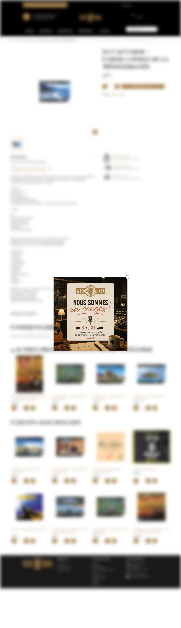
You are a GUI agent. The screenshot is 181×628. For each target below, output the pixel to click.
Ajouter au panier (143, 86)
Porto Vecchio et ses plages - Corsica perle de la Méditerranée (69, 530)
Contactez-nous (98, 579)
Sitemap (95, 582)
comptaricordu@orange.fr (139, 577)
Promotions (61, 564)
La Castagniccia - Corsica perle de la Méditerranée (69, 397)
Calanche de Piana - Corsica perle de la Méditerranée (69, 470)
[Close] (127, 277)
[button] (136, 16)
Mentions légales (98, 567)
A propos (95, 573)
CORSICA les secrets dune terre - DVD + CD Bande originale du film (151, 530)
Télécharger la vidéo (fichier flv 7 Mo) (28, 170)
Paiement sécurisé (99, 576)
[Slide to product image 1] (17, 144)
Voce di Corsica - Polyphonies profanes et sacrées (107, 470)
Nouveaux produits (64, 567)
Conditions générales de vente (103, 570)
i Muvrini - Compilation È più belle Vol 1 (29, 530)
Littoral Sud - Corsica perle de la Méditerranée (149, 397)
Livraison (95, 564)
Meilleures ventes (63, 570)
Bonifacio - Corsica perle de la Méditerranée (26, 470)
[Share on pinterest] (123, 95)
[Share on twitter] (118, 95)
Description (19, 156)
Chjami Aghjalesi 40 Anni (145, 469)
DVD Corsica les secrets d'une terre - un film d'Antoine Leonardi (29, 397)
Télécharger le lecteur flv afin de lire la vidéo (31, 167)
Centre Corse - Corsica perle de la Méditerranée (109, 397)
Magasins (95, 585)
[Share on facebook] (114, 95)
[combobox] (142, 29)
